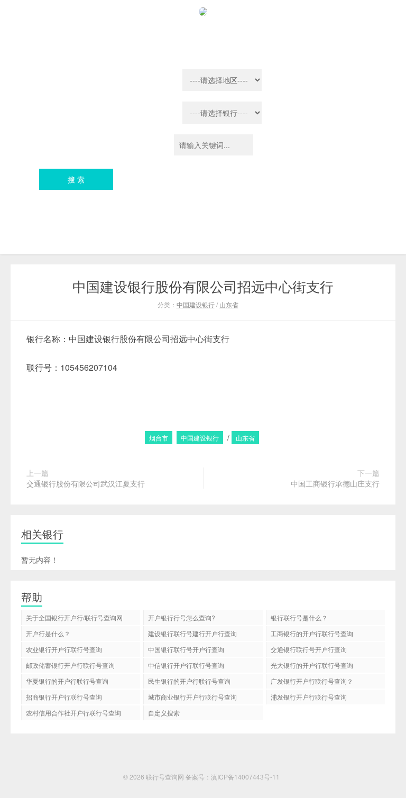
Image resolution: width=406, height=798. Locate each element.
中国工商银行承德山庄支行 (335, 483)
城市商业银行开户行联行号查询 (192, 696)
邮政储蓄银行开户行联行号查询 (70, 665)
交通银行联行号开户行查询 (309, 649)
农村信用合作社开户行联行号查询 (73, 712)
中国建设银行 (196, 304)
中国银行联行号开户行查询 (186, 649)
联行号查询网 (165, 776)
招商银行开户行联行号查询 (64, 696)
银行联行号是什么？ (299, 617)
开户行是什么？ (48, 633)
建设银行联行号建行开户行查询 (192, 633)
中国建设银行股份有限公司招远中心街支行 (203, 286)
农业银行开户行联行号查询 (64, 649)
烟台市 (158, 437)
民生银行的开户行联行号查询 (189, 680)
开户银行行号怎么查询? (181, 617)
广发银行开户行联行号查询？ (312, 680)
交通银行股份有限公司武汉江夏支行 (85, 483)
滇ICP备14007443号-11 (245, 776)
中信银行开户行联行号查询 (186, 665)
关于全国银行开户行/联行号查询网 (74, 617)
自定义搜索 (164, 712)
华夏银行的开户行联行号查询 (67, 680)
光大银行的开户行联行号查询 (312, 665)
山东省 (228, 304)
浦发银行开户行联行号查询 (309, 696)
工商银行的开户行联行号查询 (312, 633)
